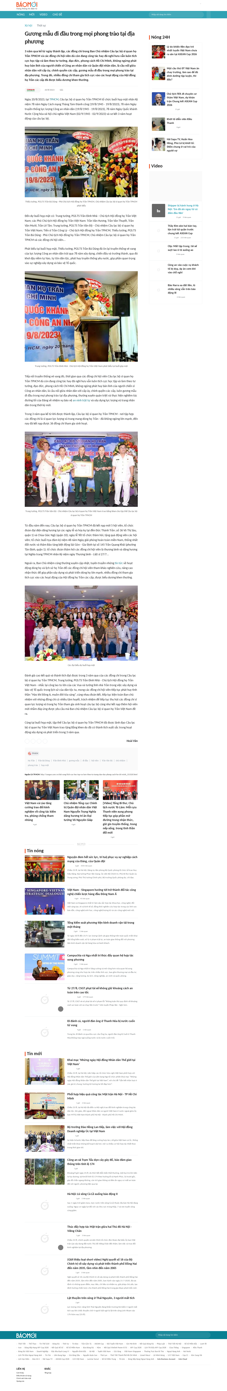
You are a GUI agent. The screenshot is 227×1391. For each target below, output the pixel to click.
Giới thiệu (20, 1373)
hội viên (95, 761)
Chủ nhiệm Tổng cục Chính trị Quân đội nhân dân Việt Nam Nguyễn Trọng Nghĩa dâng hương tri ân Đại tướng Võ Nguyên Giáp (80, 812)
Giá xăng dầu (74, 1355)
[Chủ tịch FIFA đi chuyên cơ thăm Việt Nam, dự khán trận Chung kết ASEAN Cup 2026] (158, 99)
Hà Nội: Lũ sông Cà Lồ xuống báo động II (92, 1194)
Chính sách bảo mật (23, 1378)
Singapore (186, 1348)
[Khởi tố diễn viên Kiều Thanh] (158, 124)
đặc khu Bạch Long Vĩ (60, 1352)
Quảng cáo (20, 1381)
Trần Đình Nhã (59, 761)
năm (99, 1348)
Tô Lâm (122, 1359)
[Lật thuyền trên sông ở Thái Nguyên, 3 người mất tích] (45, 1309)
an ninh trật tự (81, 400)
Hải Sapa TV (48, 1359)
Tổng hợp (48, 1373)
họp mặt (45, 765)
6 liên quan (181, 297)
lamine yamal (93, 1359)
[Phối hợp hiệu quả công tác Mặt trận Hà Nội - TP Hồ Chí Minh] (45, 1105)
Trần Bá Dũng (44, 761)
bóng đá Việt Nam (26, 1352)
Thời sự (41, 25)
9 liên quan (187, 217)
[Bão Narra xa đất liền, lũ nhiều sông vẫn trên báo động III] (158, 290)
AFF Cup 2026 (135, 1348)
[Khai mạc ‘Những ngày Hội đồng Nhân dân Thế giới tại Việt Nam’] (45, 1071)
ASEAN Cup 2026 (62, 1359)
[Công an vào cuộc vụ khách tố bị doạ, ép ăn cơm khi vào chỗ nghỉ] (158, 270)
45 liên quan (85, 899)
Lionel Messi (145, 1355)
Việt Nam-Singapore (132, 1352)
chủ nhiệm (120, 761)
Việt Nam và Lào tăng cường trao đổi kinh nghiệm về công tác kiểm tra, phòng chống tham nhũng (40, 812)
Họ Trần (31, 761)
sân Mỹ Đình (131, 1344)
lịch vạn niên (23, 1359)
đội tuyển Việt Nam (115, 1344)
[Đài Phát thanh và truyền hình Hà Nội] (70, 1069)
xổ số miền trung (109, 1359)
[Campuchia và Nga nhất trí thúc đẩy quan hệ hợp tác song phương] (45, 967)
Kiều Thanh (197, 1348)
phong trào (33, 765)
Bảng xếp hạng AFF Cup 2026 (37, 1348)
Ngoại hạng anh (173, 1352)
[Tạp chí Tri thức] (170, 238)
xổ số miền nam (73, 1348)
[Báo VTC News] (71, 997)
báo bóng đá (88, 1348)
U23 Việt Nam (78, 1359)
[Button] (209, 14)
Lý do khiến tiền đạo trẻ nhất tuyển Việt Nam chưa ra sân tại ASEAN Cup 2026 (182, 51)
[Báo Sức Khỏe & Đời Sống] (70, 1136)
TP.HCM (35, 754)
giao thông (174, 1348)
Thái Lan (103, 1355)
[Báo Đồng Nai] (70, 1273)
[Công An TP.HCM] (31, 90)
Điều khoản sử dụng (23, 1376)
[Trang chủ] (26, 5)
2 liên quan (86, 1103)
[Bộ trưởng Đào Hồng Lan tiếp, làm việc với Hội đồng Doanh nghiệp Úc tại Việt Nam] (45, 1138)
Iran (19, 1348)
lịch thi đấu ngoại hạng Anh (30, 1355)
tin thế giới (44, 1344)
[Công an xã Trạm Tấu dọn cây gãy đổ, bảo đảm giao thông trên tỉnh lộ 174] (45, 1171)
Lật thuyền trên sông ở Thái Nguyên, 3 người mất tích (101, 1298)
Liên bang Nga (60, 1355)
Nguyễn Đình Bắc (79, 1352)
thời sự (66, 1344)
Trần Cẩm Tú (86, 1344)
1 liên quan (83, 931)
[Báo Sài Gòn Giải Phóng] (28, 825)
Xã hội (28, 25)
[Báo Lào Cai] (69, 1169)
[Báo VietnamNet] (169, 155)
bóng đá (56, 1344)
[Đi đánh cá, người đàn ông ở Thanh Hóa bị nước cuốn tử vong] (45, 1032)
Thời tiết (22, 1344)
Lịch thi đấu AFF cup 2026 (155, 1348)
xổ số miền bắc (190, 1344)
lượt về (203, 1344)
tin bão (75, 1344)
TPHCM (54, 99)
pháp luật (161, 1344)
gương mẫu (74, 761)
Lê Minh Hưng (159, 1355)
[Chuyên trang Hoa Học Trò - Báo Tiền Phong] (168, 84)
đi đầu (85, 761)
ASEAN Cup (99, 1344)
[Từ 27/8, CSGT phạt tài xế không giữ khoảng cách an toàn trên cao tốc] (45, 999)
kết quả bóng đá (147, 1344)
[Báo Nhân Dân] (67, 825)
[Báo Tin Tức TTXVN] (69, 932)
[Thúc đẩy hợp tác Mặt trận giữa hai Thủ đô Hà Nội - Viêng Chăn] (45, 1238)
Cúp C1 (185, 1355)
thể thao (32, 1344)
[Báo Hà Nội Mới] (70, 1199)
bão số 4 (36, 1359)
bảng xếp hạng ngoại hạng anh (141, 1359)
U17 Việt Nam (173, 1355)
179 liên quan (88, 997)
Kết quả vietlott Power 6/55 (115, 1348)
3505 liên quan (86, 866)
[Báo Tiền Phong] (70, 1303)
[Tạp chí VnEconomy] (70, 899)
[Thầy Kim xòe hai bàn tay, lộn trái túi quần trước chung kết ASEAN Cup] (158, 231)
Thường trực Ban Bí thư (154, 1352)
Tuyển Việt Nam (104, 1352)
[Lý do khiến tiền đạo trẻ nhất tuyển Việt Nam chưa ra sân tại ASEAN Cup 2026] (158, 51)
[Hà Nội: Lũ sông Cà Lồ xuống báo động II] (45, 1205)
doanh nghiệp (42, 1352)
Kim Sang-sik (196, 1355)
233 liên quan (186, 238)
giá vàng (117, 1352)
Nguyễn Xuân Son (90, 1355)
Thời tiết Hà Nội (174, 1344)
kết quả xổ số (57, 1348)
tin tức (119, 563)
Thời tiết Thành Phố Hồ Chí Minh (123, 1355)
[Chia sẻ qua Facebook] (27, 741)
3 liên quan (86, 1236)
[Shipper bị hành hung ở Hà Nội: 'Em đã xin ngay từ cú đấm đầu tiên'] (158, 210)
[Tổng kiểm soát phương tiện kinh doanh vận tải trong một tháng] (45, 934)
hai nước (187, 1352)
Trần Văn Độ (107, 761)
